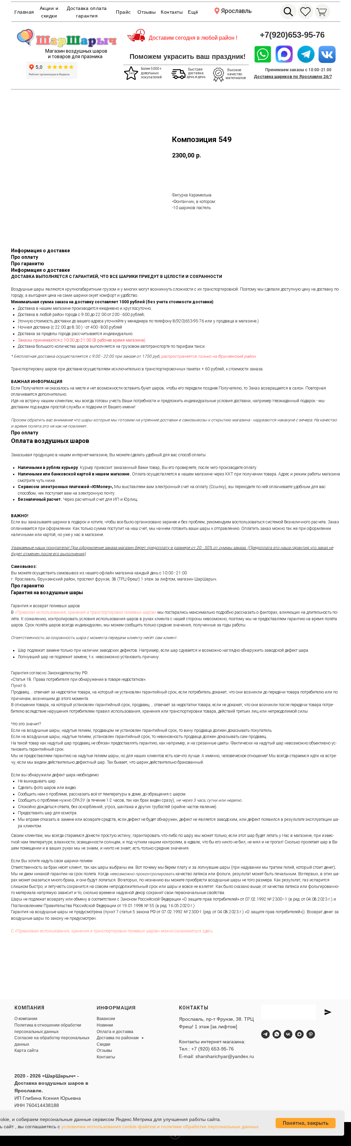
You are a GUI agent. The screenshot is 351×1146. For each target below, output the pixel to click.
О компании (25, 1018)
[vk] (288, 1034)
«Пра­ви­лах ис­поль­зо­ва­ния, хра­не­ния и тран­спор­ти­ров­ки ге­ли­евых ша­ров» (85, 612)
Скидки (103, 1044)
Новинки (105, 1025)
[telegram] (265, 1034)
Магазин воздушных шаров (76, 51)
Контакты (172, 12)
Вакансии (106, 1018)
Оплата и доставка (115, 1031)
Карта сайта (26, 1050)
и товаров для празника (75, 56)
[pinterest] (310, 1034)
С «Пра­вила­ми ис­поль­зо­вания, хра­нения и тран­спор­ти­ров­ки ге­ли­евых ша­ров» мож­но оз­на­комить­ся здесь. (112, 931)
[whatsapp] (277, 1034)
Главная (24, 12)
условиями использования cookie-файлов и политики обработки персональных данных (159, 1126)
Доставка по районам (118, 1037)
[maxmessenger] (299, 1034)
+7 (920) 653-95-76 (212, 1049)
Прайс (123, 12)
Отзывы (146, 12)
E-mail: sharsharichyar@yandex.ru (216, 1056)
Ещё (193, 12)
